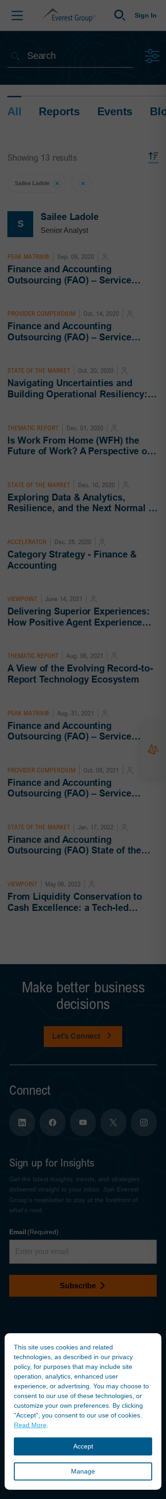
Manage (83, 1471)
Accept (83, 1446)
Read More (30, 1425)
